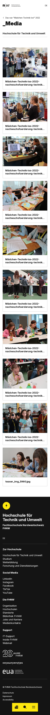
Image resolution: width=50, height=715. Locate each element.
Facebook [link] (8, 585)
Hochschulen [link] (10, 609)
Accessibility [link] (8, 700)
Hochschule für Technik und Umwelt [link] (22, 555)
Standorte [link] (8, 612)
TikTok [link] (6, 589)
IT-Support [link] (9, 636)
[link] (12, 5)
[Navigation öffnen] (33, 707)
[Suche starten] (25, 707)
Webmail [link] (7, 643)
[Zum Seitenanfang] (6, 505)
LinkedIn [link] (7, 578)
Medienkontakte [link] (12, 623)
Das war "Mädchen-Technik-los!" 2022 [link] (22, 18)
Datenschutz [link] (8, 693)
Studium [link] (7, 558)
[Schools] (16, 707)
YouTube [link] (7, 592)
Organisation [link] (10, 605)
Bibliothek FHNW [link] (12, 616)
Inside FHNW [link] (10, 639)
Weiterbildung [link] (10, 562)
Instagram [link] (8, 582)
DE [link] (46, 5)
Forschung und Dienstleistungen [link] (20, 565)
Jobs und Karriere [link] (12, 619)
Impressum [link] (7, 696)
